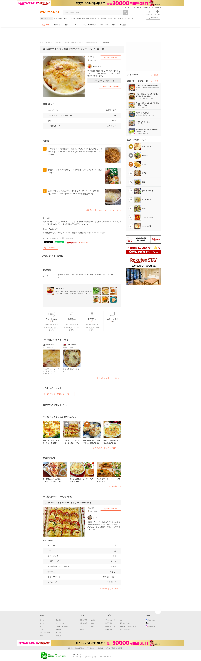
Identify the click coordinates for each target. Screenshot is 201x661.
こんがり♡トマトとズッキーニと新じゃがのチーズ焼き (68, 503)
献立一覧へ (114, 486)
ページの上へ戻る (158, 611)
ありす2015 (59, 288)
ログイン (157, 14)
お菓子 (82, 629)
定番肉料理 (83, 620)
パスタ (82, 626)
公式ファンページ (89, 25)
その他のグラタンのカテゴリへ (106, 448)
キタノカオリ (58, 19)
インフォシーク (127, 7)
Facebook (151, 620)
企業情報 (70, 648)
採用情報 (100, 648)
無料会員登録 (154, 17)
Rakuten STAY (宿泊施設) (128, 626)
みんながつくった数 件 (104, 81)
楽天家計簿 (137, 7)
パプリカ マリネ (119, 19)
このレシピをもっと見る (108, 589)
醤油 (83, 19)
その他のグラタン (92, 42)
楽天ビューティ (110, 626)
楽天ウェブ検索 (125, 623)
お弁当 (93, 620)
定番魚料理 (83, 623)
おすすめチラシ (148, 7)
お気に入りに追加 (111, 57)
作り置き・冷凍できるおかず (82, 275)
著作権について (91, 648)
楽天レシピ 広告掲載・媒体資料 (114, 648)
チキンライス (53, 110)
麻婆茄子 (67, 19)
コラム (75, 25)
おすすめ (45, 25)
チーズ (110, 19)
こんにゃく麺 (129, 19)
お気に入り (149, 14)
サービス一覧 (77, 657)
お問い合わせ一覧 (90, 657)
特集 (41, 636)
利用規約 (58, 629)
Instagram (151, 626)
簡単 (92, 623)
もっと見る (154, 75)
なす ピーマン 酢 (91, 19)
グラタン (80, 42)
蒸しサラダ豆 (102, 19)
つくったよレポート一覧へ (107, 378)
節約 (92, 626)
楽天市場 (158, 7)
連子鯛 (79, 19)
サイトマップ (60, 623)
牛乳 (49, 121)
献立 (66, 25)
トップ (42, 620)
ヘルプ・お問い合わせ (63, 626)
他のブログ (84, 243)
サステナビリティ (105, 657)
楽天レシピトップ (46, 42)
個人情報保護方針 (80, 648)
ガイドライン (60, 632)
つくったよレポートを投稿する (110, 86)
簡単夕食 (98, 275)
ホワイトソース (108, 275)
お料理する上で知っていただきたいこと (102, 210)
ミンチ (73, 19)
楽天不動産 (108, 623)
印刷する (52, 248)
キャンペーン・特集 (107, 25)
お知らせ (58, 636)
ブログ (122, 620)
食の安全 (123, 25)
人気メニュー (69, 42)
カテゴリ (57, 25)
